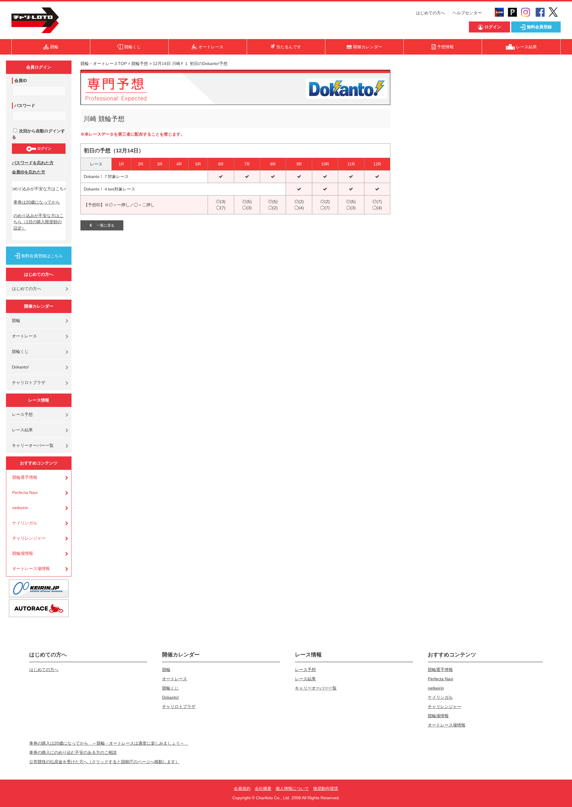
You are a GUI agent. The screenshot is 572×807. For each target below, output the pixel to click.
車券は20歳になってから (36, 202)
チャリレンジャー (29, 538)
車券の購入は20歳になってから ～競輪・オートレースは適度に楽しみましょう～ (108, 743)
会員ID (20, 80)
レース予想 (22, 414)
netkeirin (20, 507)
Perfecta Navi (25, 492)
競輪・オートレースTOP (103, 63)
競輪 (16, 320)
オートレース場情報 (31, 568)
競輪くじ (20, 351)
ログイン (44, 148)
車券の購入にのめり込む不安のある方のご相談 (73, 752)
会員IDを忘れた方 (28, 172)
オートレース (24, 336)
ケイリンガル (24, 523)
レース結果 (22, 429)
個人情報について (292, 788)
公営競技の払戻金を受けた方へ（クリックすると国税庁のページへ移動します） (104, 761)
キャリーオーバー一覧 (33, 445)
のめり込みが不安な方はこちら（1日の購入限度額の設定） (38, 221)
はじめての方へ (430, 12)
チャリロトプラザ (28, 382)
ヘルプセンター (467, 12)
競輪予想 (139, 63)
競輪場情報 (22, 553)
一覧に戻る (103, 225)
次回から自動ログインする (38, 134)
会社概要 (263, 788)
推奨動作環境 (325, 788)
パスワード (24, 105)
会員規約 (242, 788)
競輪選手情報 (24, 477)
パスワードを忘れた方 (33, 162)
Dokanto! (20, 367)
